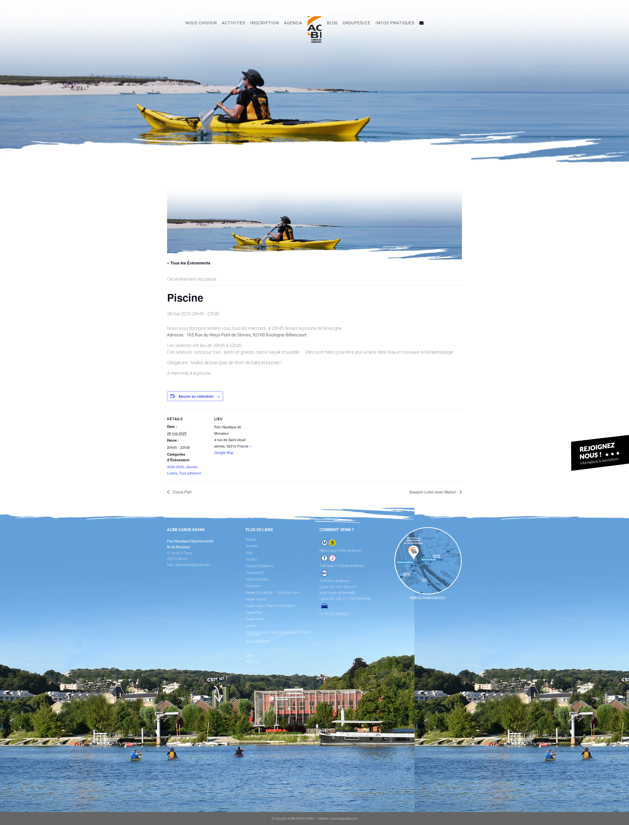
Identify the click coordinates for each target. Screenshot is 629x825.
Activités (252, 546)
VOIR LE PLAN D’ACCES (427, 598)
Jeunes (191, 466)
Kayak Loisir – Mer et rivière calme (270, 606)
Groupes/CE (255, 572)
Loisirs (172, 473)
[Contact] (421, 23)
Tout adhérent (190, 473)
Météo (250, 656)
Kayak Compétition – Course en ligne (272, 592)
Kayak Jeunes (256, 599)
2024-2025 (175, 466)
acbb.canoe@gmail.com (193, 565)
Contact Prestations (260, 566)
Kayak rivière (255, 619)
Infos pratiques (257, 579)
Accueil (251, 539)
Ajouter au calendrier (196, 396)
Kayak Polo (254, 612)
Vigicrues (252, 662)
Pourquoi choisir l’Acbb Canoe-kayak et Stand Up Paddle (278, 633)
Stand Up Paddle (258, 641)
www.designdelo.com (343, 818)
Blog (249, 552)
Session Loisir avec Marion (433, 492)
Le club (251, 625)
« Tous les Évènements (188, 263)
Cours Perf (181, 492)
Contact (251, 559)
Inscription (253, 586)
